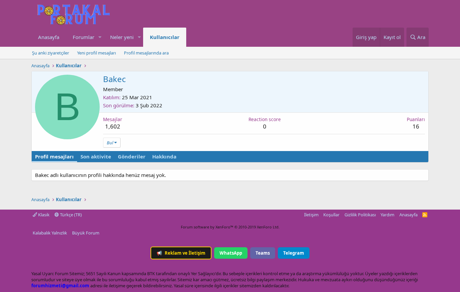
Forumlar (83, 37)
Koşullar (331, 215)
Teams (263, 253)
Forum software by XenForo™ (230, 226)
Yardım (387, 215)
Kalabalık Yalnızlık (50, 233)
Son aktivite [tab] (95, 156)
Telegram (293, 253)
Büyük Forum (85, 233)
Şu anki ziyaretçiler (50, 53)
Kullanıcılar (164, 37)
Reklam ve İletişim (181, 253)
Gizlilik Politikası (360, 215)
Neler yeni (122, 37)
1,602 (112, 126)
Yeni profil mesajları (96, 53)
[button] (99, 37)
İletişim (311, 215)
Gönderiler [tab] (131, 156)
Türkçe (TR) (70, 215)
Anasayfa (48, 37)
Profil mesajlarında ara (146, 53)
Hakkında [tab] (164, 156)
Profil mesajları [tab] (54, 156)
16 (416, 126)
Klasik (43, 215)
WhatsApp (231, 253)
